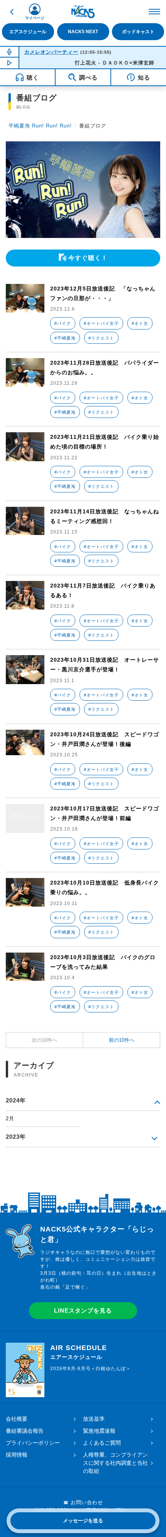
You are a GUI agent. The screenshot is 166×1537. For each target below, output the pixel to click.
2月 (10, 1118)
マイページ (34, 18)
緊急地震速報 (99, 1431)
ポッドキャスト (138, 31)
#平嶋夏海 (65, 338)
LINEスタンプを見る (83, 1310)
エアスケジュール (27, 31)
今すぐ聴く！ (88, 258)
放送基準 (94, 1419)
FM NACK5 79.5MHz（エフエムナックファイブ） (83, 11)
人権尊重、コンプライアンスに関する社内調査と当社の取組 (115, 1463)
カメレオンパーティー (51, 52)
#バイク (62, 323)
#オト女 (140, 323)
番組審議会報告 (25, 1431)
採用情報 (16, 1455)
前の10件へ (121, 1040)
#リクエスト (101, 338)
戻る (11, 11)
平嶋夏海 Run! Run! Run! (40, 126)
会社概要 (16, 1419)
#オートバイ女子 (101, 323)
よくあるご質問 (102, 1443)
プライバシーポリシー (33, 1443)
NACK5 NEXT (83, 31)
